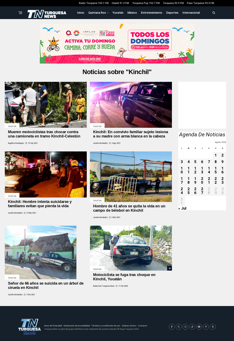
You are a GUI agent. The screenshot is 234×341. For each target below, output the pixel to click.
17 (182, 180)
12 (195, 170)
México (132, 12)
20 (202, 180)
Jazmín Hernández (100, 143)
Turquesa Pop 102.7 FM (146, 3)
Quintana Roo (97, 12)
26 (195, 191)
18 (189, 180)
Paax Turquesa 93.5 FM (200, 3)
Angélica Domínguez (16, 143)
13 (202, 170)
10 (182, 170)
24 (182, 191)
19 (195, 180)
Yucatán (118, 12)
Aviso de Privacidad (53, 326)
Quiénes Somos (129, 326)
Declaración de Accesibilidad (77, 326)
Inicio (80, 12)
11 (189, 170)
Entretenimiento (151, 12)
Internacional (191, 12)
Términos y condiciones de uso (105, 326)
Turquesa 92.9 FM (173, 3)
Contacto (142, 326)
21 (209, 180)
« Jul (182, 208)
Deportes (172, 12)
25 (189, 191)
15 (216, 170)
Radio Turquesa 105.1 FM (94, 3)
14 (209, 170)
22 (216, 180)
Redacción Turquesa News (103, 286)
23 (222, 180)
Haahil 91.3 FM (120, 3)
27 (202, 191)
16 (222, 170)
